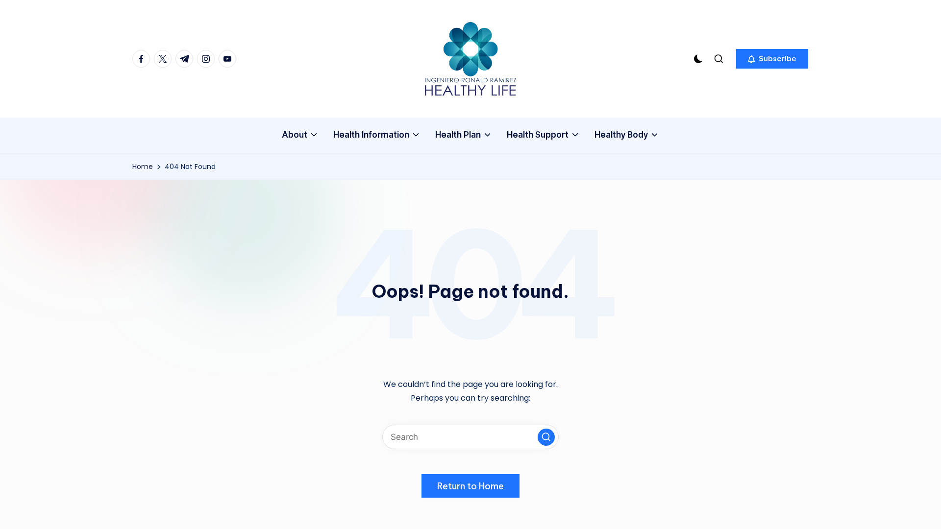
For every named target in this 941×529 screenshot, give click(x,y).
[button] (772, 58)
